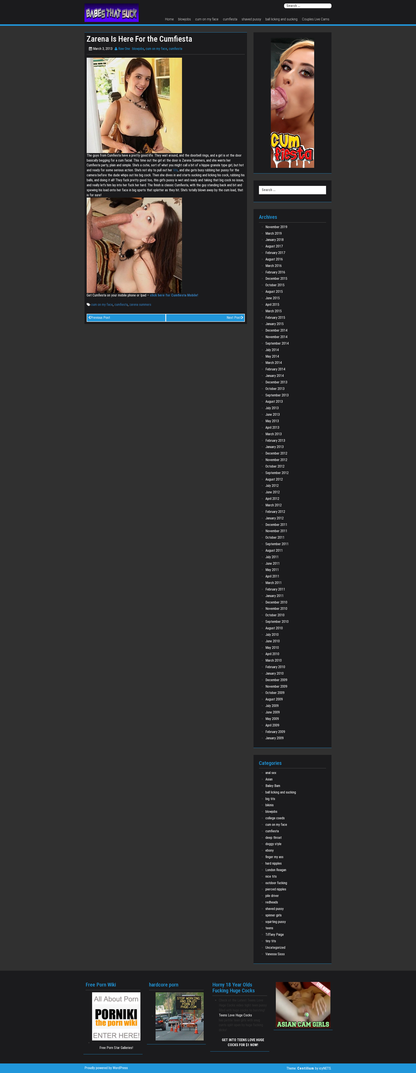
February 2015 (275, 318)
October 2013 (274, 389)
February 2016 (275, 272)
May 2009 (272, 719)
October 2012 (274, 466)
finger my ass (274, 857)
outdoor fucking (276, 883)
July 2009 (272, 706)
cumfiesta (230, 19)
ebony (269, 850)
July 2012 (272, 486)
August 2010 (274, 628)
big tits (270, 799)
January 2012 (274, 518)
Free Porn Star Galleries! (116, 1048)
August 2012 (274, 479)
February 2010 (275, 667)
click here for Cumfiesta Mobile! (174, 295)
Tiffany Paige (274, 934)
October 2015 (274, 285)
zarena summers (140, 305)
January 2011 (274, 596)
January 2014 (274, 376)
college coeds (275, 818)
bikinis (269, 805)
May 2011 (272, 570)
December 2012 (276, 453)
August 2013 (274, 401)
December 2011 (276, 525)
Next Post (234, 318)
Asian (269, 779)
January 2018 (274, 240)
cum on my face (206, 19)
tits (175, 170)
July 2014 (272, 350)
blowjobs (184, 19)
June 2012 (272, 492)
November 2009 (276, 686)
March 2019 (273, 233)
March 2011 (273, 583)
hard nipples (273, 863)
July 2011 (272, 557)
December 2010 (276, 602)
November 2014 (276, 337)
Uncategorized (275, 947)
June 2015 (272, 298)
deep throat (273, 838)
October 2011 (274, 537)
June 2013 (272, 414)
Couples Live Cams (315, 19)
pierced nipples (275, 889)
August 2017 (274, 246)
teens (269, 928)
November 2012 (276, 460)
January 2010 (274, 673)
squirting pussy (275, 922)
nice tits (271, 876)
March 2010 (273, 660)
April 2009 (272, 725)
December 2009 (276, 680)
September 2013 (277, 395)
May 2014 (272, 356)
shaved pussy (251, 19)
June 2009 (272, 712)
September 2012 (277, 473)
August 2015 (274, 292)
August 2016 (274, 259)
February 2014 (275, 369)
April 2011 (272, 576)
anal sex (270, 773)
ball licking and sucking (281, 19)
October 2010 (274, 615)
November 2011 (276, 531)
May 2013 (272, 421)
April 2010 (272, 654)
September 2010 (277, 622)
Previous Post (100, 318)
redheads (271, 902)
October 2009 (274, 693)
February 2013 (275, 440)
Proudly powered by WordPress (106, 1068)
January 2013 (274, 447)
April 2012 (272, 499)
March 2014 (273, 363)
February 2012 (275, 512)
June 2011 (272, 563)
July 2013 (272, 408)
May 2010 (272, 648)
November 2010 (276, 609)
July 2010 (272, 635)
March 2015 (273, 311)
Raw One (123, 49)
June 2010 (272, 641)
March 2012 (273, 505)
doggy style (273, 844)
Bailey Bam (272, 786)
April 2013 (272, 427)
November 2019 (276, 227)
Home (169, 19)
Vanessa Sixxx (275, 954)
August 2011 (274, 550)
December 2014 (276, 330)
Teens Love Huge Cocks (235, 1015)
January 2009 (274, 738)
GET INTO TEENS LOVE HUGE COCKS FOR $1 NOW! (243, 1042)
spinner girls (273, 915)
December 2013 (276, 382)
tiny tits (270, 941)
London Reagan (275, 870)
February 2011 (275, 589)
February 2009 (275, 732)
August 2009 (274, 699)
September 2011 (277, 544)
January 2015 (274, 324)
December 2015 (276, 278)
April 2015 (272, 305)
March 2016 (273, 266)
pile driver (272, 896)
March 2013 (273, 434)
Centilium (305, 1068)
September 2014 (277, 343)
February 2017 (275, 253)
